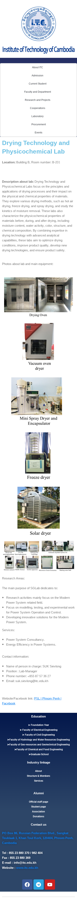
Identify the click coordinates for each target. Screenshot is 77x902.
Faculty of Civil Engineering (39, 734)
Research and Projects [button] (37, 100)
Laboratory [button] (37, 116)
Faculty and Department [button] (37, 92)
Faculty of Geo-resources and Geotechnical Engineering (39, 744)
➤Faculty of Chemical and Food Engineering (38, 749)
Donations (38, 816)
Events (38, 132)
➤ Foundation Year (38, 725)
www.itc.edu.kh (27, 867)
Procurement (38, 124)
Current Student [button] (37, 83)
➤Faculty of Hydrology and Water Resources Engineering (38, 739)
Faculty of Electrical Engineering (39, 729)
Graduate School (40, 754)
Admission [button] (37, 75)
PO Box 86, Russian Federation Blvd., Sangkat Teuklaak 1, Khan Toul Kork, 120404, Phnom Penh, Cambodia (38, 838)
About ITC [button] (37, 67)
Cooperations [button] (37, 108)
